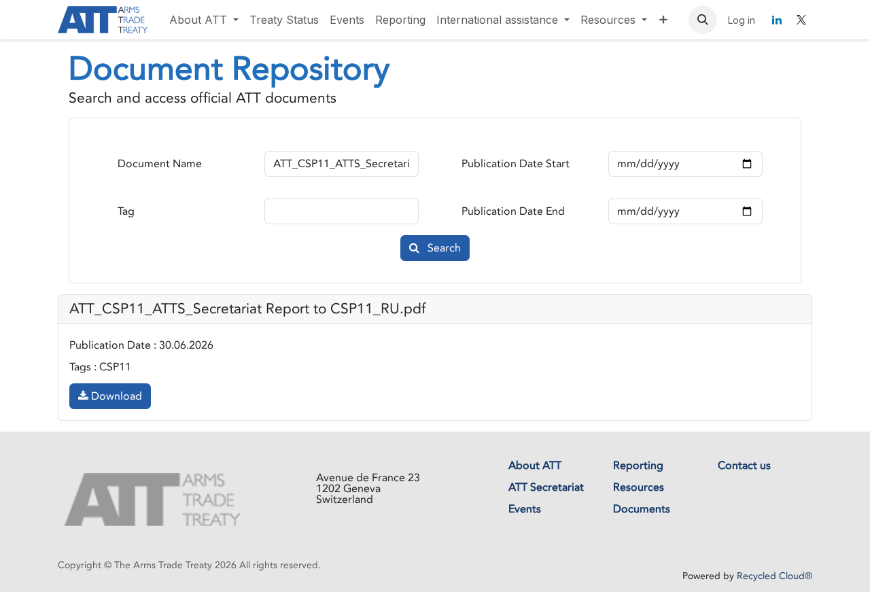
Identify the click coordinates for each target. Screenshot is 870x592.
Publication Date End (513, 211)
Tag (126, 211)
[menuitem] (204, 20)
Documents (641, 509)
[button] (703, 19)
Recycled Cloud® (774, 576)
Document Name (160, 163)
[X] (801, 20)
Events (524, 509)
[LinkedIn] (777, 20)
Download (115, 396)
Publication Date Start (516, 163)
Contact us (744, 465)
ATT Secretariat (546, 487)
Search (443, 248)
